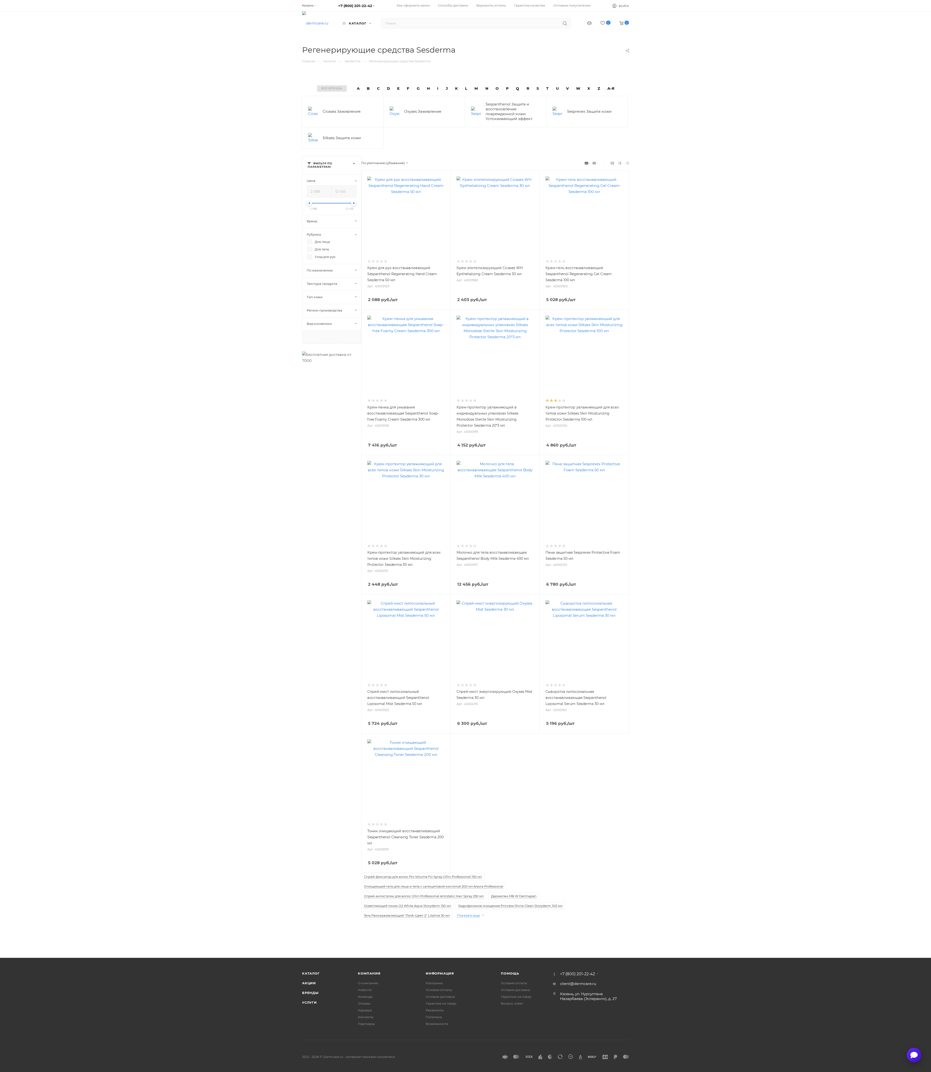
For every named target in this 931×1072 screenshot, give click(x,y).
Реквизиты (435, 1010)
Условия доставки (440, 997)
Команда (365, 997)
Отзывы (364, 1003)
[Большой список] (594, 163)
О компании (368, 983)
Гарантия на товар (441, 1003)
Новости (365, 990)
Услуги (309, 1002)
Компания (369, 973)
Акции (309, 983)
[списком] (620, 163)
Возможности (437, 1024)
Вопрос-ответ (512, 1003)
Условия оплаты (439, 990)
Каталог (311, 973)
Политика (434, 1017)
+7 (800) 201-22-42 (355, 5)
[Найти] (565, 23)
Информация (440, 973)
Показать (331, 337)
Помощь (510, 973)
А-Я (610, 88)
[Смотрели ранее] (585, 23)
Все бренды (331, 88)
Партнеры (366, 1024)
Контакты (365, 1017)
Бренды (310, 993)
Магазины (434, 983)
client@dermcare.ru (578, 983)
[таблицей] (627, 163)
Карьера (365, 1010)
